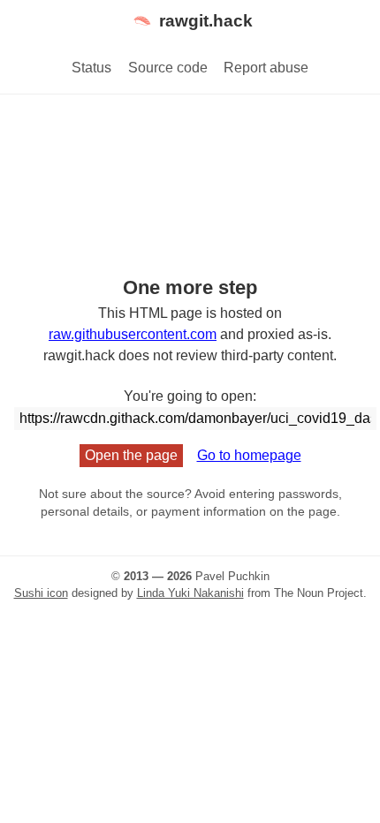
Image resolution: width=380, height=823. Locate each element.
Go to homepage (249, 455)
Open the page (131, 455)
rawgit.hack (206, 20)
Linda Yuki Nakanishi (190, 593)
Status (91, 67)
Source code (168, 67)
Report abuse (266, 67)
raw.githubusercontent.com (133, 334)
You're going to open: (190, 396)
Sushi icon (41, 593)
